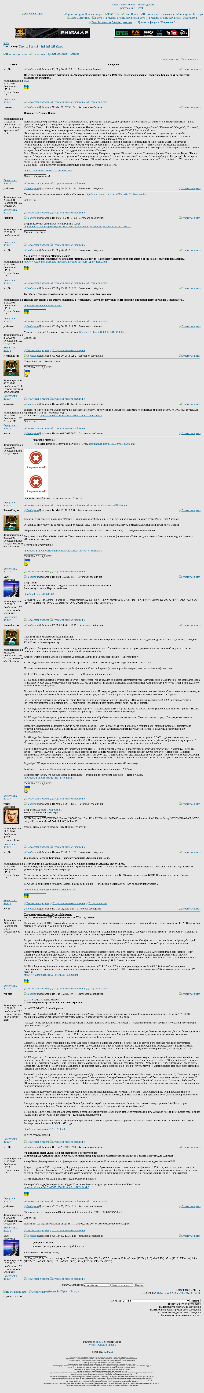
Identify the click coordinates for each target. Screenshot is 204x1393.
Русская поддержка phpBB (102, 1344)
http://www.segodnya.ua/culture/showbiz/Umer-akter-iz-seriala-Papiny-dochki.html (65, 261)
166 (48, 46)
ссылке (157, 1383)
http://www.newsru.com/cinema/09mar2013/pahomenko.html (117, 194)
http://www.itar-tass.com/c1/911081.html (44, 1129)
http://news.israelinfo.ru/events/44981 (43, 305)
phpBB (99, 1341)
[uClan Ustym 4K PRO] (52, 36)
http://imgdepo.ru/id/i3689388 (39, 594)
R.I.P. (6, 43)
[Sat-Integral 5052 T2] (151, 36)
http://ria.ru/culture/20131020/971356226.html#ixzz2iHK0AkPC (56, 1187)
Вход (194, 17)
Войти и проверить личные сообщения (159, 17)
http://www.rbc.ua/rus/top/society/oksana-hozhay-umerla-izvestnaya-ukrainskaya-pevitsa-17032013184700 (77, 226)
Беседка (74, 53)
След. (59, 46)
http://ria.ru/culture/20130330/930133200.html (102, 332)
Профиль (85, 17)
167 (53, 46)
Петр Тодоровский (51, 809)
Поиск (134, 14)
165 (43, 46)
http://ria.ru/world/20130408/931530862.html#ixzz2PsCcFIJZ (71, 415)
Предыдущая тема (168, 59)
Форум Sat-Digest (57, 53)
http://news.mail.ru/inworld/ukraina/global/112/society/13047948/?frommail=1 (63, 550)
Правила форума (94, 14)
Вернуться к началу (10, 100)
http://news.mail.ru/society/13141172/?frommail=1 (49, 777)
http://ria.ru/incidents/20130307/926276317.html (48, 170)
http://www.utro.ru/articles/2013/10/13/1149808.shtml (51, 974)
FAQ (116, 14)
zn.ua (26, 80)
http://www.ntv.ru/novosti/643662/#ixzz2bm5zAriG (50, 889)
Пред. (22, 46)
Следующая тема (190, 59)
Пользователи (166, 14)
